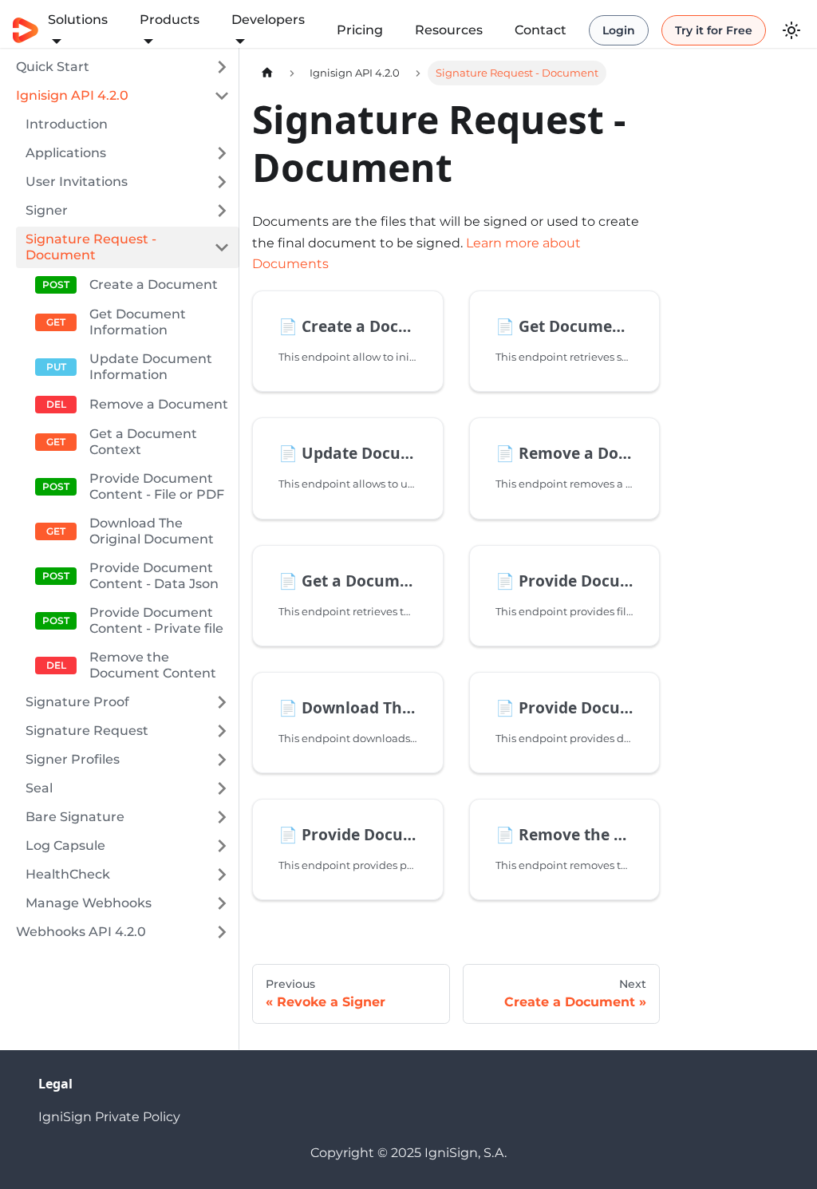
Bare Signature (75, 816)
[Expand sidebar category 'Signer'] (221, 210)
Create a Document (153, 284)
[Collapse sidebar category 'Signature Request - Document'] (221, 247)
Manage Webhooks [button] (89, 903)
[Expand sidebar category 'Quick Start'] (221, 67)
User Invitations (77, 181)
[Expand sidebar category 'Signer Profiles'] (221, 759)
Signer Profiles (73, 759)
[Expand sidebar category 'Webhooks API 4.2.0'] (221, 932)
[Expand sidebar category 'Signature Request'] (221, 731)
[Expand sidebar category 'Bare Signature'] (221, 817)
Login (618, 30)
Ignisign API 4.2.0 (72, 95)
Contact (540, 30)
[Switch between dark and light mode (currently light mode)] (791, 30)
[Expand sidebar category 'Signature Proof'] (221, 702)
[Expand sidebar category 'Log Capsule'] (221, 846)
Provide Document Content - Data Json (154, 575)
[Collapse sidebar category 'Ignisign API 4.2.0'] (221, 96)
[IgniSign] (25, 30)
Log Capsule (65, 845)
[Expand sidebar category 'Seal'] (221, 788)
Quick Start (52, 66)
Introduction (67, 124)
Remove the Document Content (152, 665)
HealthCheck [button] (68, 874)
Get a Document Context (143, 441)
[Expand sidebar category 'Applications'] (221, 153)
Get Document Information (137, 322)
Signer (47, 210)
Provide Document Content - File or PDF (156, 486)
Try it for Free (713, 30)
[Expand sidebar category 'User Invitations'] (221, 182)
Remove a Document (158, 404)
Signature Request (87, 730)
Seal (39, 788)
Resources (449, 30)
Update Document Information (150, 366)
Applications (66, 152)
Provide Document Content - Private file (156, 620)
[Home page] (267, 73)
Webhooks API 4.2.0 (81, 931)
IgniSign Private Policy (109, 1116)
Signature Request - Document (91, 247)
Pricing (360, 30)
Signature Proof (77, 701)
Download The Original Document (151, 531)
